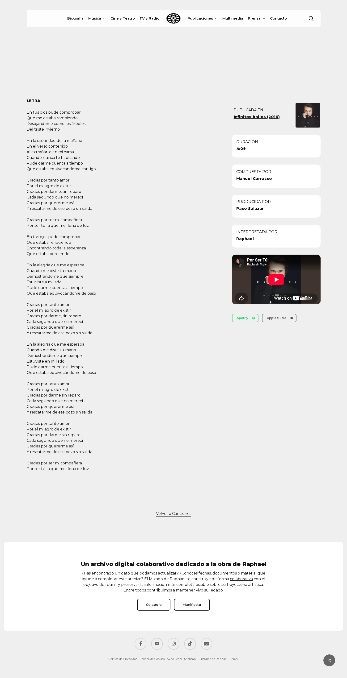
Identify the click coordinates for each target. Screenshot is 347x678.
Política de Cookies (152, 659)
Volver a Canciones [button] (173, 513)
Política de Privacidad (122, 659)
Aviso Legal (174, 659)
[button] (245, 318)
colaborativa (241, 579)
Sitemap (190, 659)
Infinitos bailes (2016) (257, 117)
